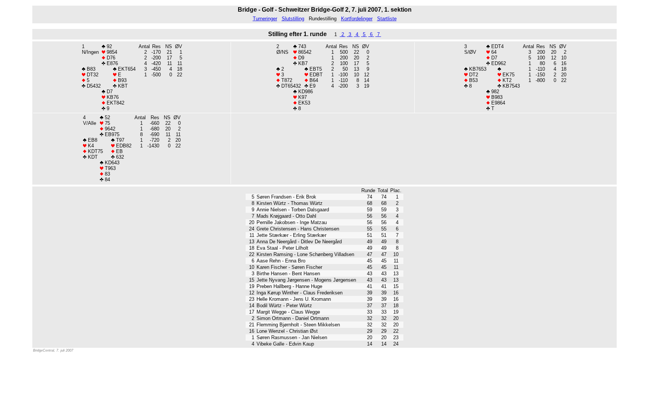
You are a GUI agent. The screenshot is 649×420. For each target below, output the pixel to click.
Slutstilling (293, 18)
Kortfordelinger (357, 18)
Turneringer (265, 18)
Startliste (387, 18)
